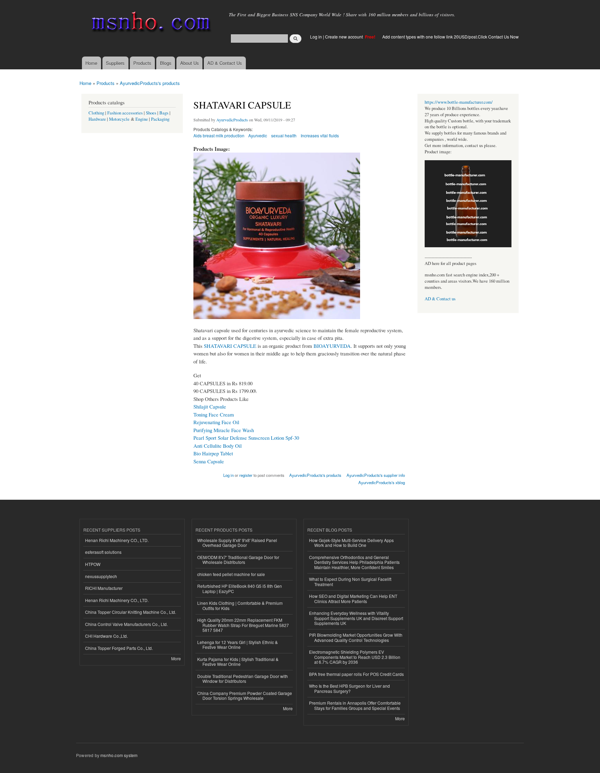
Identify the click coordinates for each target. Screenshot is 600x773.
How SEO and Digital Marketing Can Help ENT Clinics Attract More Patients (353, 598)
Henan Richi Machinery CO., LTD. (117, 540)
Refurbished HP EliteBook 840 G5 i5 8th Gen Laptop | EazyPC (239, 588)
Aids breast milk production (218, 135)
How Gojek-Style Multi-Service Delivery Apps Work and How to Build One (351, 542)
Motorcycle (119, 119)
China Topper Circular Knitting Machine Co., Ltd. (130, 612)
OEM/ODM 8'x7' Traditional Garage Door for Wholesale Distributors (238, 559)
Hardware (97, 119)
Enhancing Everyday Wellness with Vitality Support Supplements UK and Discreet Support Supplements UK (356, 618)
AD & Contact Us (224, 63)
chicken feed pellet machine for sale (231, 574)
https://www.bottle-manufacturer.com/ (459, 102)
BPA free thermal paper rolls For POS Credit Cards (356, 674)
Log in (316, 37)
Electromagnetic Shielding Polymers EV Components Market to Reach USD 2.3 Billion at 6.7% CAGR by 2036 (354, 657)
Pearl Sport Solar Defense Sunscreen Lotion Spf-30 (246, 437)
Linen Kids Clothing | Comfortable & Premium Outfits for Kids (240, 605)
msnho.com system (119, 755)
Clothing (96, 113)
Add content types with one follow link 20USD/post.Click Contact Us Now (450, 37)
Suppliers (115, 63)
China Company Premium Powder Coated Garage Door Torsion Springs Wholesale (244, 695)
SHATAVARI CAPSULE (230, 345)
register (245, 475)
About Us (189, 63)
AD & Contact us (440, 299)
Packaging (160, 119)
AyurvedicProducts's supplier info (376, 475)
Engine (141, 119)
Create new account (344, 37)
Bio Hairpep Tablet (213, 453)
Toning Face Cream (213, 414)
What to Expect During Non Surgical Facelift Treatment (350, 581)
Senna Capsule (208, 461)
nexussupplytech (101, 576)
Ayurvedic (257, 135)
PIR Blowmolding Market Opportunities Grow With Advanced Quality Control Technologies (355, 637)
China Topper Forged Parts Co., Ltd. (119, 648)
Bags (163, 113)
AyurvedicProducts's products (150, 83)
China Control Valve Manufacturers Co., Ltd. (126, 624)
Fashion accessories (125, 113)
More (176, 658)
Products (142, 63)
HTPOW (92, 564)
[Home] (150, 23)
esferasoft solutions (103, 552)
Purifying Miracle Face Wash (223, 430)
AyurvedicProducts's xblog (381, 482)
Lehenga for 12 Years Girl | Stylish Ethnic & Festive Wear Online (237, 644)
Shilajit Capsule (209, 406)
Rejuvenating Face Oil (216, 422)
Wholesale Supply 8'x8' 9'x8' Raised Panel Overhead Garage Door (237, 542)
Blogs (166, 63)
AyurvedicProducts (232, 119)
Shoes (151, 113)
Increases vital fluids (320, 135)
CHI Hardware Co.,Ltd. (106, 636)
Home (91, 63)
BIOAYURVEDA (332, 345)
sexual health (284, 135)
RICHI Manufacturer (104, 588)
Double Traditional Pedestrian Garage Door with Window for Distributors (242, 678)
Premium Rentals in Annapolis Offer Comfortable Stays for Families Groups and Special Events (355, 705)
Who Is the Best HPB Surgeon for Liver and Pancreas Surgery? (349, 688)
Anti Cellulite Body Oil (217, 445)
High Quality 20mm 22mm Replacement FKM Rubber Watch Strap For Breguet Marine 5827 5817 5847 (243, 625)
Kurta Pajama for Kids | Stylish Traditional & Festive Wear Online (237, 661)
